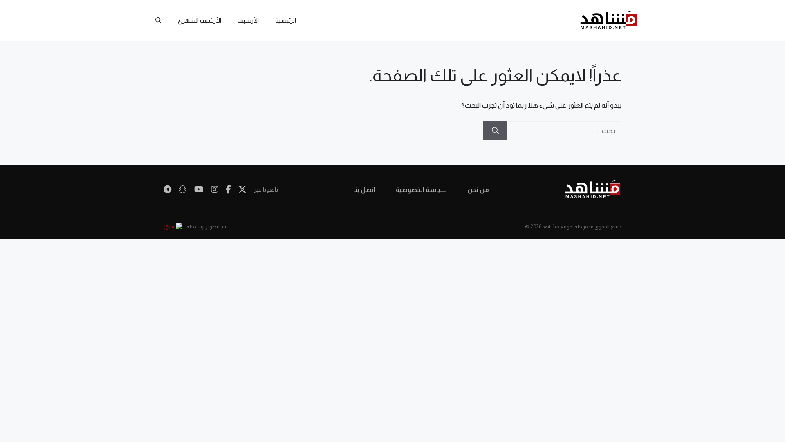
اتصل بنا (364, 189)
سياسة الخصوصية (421, 189)
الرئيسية (285, 20)
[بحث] (495, 131)
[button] (158, 20)
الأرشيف (248, 20)
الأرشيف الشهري (199, 20)
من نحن (478, 189)
